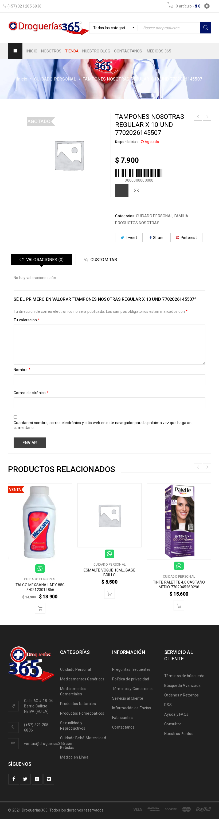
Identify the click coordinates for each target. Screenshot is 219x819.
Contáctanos (123, 727)
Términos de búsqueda (184, 676)
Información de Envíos (131, 708)
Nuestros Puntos (178, 734)
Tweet (131, 237)
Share (158, 237)
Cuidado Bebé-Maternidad (83, 738)
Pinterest (189, 237)
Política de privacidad (130, 679)
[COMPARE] (121, 190)
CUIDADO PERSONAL (55, 79)
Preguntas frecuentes (131, 669)
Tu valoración (27, 320)
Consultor (172, 724)
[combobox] (113, 27)
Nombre (22, 370)
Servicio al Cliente (127, 698)
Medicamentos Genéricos (82, 679)
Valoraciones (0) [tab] (44, 259)
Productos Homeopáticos (82, 713)
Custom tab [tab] (103, 259)
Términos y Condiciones (133, 689)
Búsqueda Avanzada (182, 685)
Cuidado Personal (75, 669)
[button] (40, 608)
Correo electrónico (31, 393)
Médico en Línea (74, 757)
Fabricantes (122, 717)
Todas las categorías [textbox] (111, 28)
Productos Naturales (78, 704)
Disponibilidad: (127, 142)
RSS (168, 705)
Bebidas (67, 747)
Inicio (22, 79)
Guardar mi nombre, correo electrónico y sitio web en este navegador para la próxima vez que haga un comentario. (102, 425)
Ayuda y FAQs (176, 714)
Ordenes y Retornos (181, 695)
